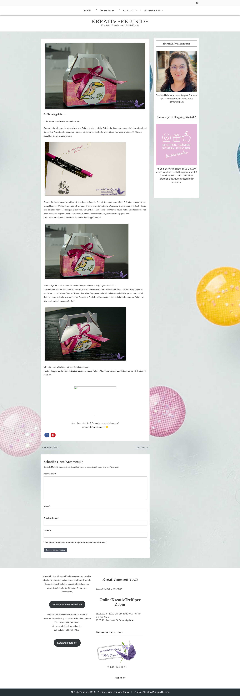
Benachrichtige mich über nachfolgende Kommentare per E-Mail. (76, 542)
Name (47, 506)
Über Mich (107, 10)
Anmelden (120, 678)
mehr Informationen (93, 427)
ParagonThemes (160, 692)
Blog (87, 10)
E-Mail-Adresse (51, 518)
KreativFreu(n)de (120, 21)
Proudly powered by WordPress (113, 692)
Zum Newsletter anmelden (67, 604)
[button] (46, 435)
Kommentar (50, 474)
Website (47, 530)
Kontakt (129, 10)
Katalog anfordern (67, 642)
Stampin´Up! (152, 10)
